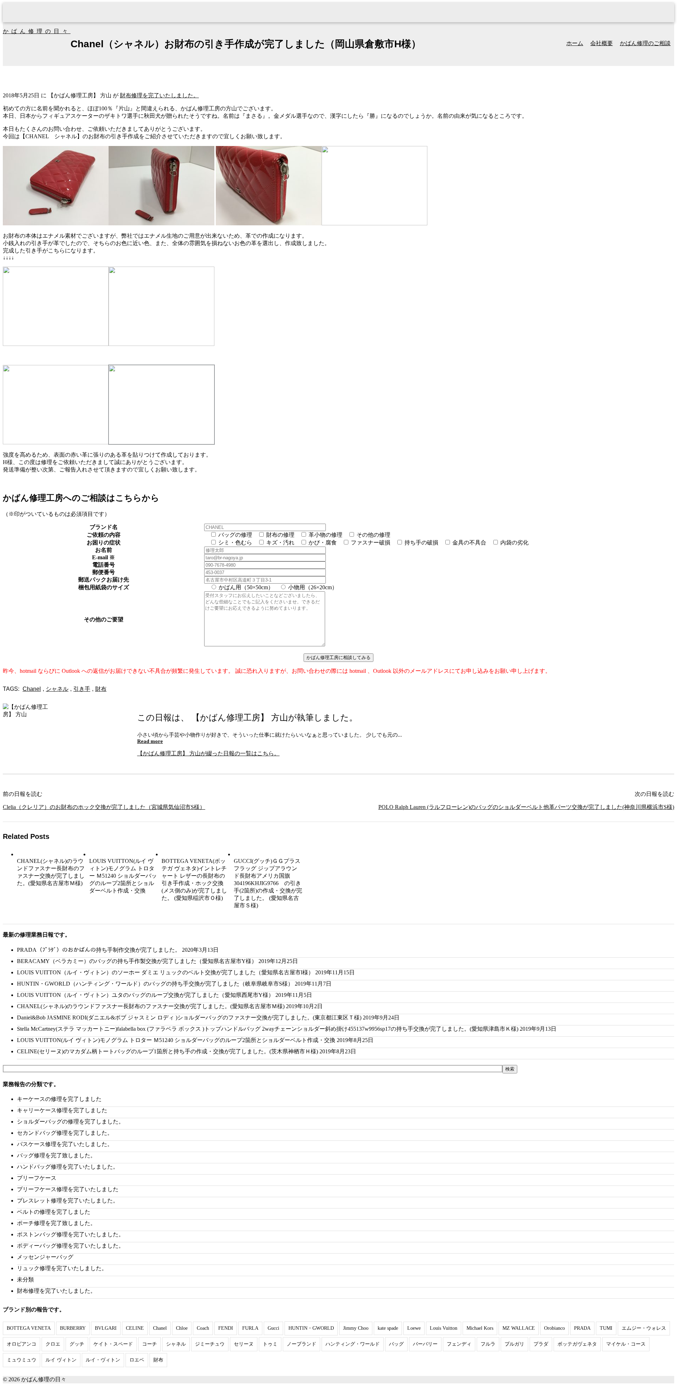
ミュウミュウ (21, 1360)
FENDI (225, 1328)
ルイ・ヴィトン (103, 1360)
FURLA (250, 1328)
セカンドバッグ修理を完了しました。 (65, 1133)
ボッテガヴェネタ (577, 1344)
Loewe (414, 1328)
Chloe (182, 1328)
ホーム (574, 43)
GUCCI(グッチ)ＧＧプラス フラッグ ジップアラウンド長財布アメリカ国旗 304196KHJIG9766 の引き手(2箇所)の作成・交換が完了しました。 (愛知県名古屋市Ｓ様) (268, 883)
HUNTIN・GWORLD (311, 1328)
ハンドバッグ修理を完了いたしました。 (67, 1167)
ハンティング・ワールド (352, 1344)
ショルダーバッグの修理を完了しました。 (70, 1122)
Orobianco (554, 1328)
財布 (100, 689)
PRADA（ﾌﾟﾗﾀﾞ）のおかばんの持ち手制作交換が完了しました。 (99, 950)
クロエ (52, 1344)
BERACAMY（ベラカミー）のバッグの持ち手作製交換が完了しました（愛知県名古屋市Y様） (137, 961)
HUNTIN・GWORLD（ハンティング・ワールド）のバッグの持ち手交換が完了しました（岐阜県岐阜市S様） (155, 984)
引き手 (81, 689)
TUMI (606, 1328)
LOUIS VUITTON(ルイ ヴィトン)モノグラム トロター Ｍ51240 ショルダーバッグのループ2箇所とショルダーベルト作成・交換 (123, 876)
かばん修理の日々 (37, 31)
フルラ (488, 1344)
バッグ (396, 1344)
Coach (203, 1328)
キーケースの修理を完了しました (59, 1099)
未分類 (25, 1280)
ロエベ (136, 1360)
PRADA (582, 1328)
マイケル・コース (626, 1344)
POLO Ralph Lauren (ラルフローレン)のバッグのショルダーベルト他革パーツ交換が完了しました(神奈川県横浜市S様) (526, 807)
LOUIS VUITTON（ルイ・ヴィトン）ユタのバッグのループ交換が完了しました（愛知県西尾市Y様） (145, 995)
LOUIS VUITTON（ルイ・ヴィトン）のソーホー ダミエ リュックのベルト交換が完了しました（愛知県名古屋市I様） (165, 972)
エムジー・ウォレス (644, 1328)
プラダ (540, 1344)
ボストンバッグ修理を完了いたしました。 (70, 1234)
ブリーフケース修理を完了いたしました (67, 1189)
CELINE (135, 1328)
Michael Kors (479, 1328)
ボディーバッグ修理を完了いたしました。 (70, 1246)
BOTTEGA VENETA (29, 1328)
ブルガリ (514, 1344)
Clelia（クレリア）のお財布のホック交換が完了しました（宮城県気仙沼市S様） (104, 807)
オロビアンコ (21, 1344)
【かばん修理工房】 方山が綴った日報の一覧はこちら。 (208, 753)
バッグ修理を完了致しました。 (56, 1155)
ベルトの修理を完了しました (53, 1212)
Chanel (32, 689)
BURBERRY (73, 1328)
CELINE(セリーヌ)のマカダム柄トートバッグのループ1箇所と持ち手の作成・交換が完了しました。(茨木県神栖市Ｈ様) (167, 1051)
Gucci (273, 1328)
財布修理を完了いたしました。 (159, 95)
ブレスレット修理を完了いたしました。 (67, 1201)
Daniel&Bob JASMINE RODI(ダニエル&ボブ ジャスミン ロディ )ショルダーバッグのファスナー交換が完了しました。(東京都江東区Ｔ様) (189, 1018)
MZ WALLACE (518, 1328)
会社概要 (601, 43)
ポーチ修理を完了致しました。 (56, 1223)
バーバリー (425, 1344)
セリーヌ (244, 1344)
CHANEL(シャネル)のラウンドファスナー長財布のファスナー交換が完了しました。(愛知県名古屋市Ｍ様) (151, 1006)
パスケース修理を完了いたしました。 (65, 1144)
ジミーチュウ (210, 1344)
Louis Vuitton (443, 1328)
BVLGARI (106, 1328)
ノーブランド (301, 1344)
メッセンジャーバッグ (45, 1257)
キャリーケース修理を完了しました (62, 1110)
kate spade (388, 1328)
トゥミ (270, 1344)
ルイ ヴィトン (61, 1360)
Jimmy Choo (355, 1328)
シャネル (57, 689)
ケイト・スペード (113, 1344)
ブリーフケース (36, 1178)
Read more (150, 741)
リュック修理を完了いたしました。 (62, 1268)
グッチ (76, 1344)
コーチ (149, 1344)
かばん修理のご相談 (645, 43)
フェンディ (459, 1344)
